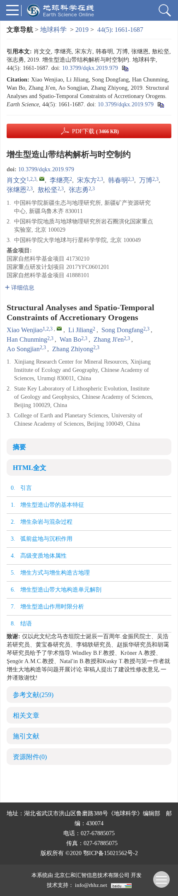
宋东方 (87, 180)
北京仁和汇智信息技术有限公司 (92, 875)
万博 (145, 180)
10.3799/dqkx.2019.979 (90, 68)
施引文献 (26, 736)
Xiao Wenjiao (25, 329)
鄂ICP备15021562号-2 (110, 853)
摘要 (19, 446)
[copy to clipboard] (160, 104)
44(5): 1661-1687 (120, 29)
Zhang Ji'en (109, 339)
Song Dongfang (122, 329)
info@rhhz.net (91, 885)
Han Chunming (27, 339)
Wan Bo (70, 339)
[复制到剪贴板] (125, 68)
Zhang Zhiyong (72, 348)
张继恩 (16, 189)
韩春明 (118, 180)
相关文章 (26, 715)
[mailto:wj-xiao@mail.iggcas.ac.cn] (42, 179)
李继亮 (60, 180)
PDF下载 (95, 131)
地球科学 (53, 29)
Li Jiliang (80, 329)
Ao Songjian (23, 348)
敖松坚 (48, 189)
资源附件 (30, 756)
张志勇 (79, 189)
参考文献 (33, 694)
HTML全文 (29, 467)
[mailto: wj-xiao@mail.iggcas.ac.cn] (59, 328)
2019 (82, 29)
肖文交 (16, 180)
